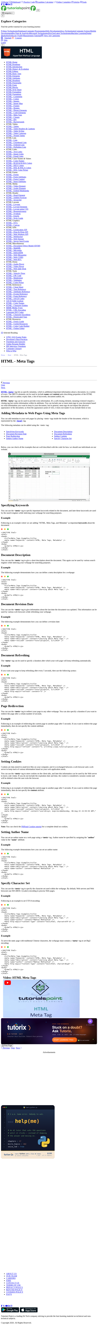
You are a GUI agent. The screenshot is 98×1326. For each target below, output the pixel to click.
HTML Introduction (14, 67)
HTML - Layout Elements (16, 207)
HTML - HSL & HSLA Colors (18, 168)
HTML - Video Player (15, 266)
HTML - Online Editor (15, 328)
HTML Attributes (13, 78)
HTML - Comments (14, 97)
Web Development (53, 31)
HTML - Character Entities (17, 305)
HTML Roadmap (13, 64)
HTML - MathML (13, 248)
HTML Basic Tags (13, 74)
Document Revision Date (16, 434)
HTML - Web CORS (14, 257)
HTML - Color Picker (15, 282)
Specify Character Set (63, 438)
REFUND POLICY (14, 1290)
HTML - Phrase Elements (16, 110)
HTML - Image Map (14, 103)
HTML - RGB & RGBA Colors (19, 163)
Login (3, 42)
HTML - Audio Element (16, 188)
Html (9, 355)
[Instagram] (11, 4)
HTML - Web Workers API (17, 234)
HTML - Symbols (13, 214)
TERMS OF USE (13, 1285)
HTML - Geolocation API (16, 230)
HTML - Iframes (13, 108)
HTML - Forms (12, 175)
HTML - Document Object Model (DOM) (23, 246)
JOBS (8, 1280)
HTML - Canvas (13, 225)
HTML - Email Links (14, 156)
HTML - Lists (11, 140)
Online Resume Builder (15, 344)
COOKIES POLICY (14, 1292)
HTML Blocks (12, 87)
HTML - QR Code (13, 276)
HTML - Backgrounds (15, 122)
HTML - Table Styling (15, 131)
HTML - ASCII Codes (15, 298)
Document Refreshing (63, 434)
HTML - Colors (12, 99)
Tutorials (7, 38)
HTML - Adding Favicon (16, 197)
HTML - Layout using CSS (17, 209)
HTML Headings (13, 80)
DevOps (51, 33)
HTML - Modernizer (14, 278)
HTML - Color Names (15, 161)
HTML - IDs (11, 119)
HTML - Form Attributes (16, 177)
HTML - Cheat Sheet (14, 287)
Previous (6, 383)
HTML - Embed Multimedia (17, 191)
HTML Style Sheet (13, 90)
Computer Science (83, 31)
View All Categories (51, 36)
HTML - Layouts (13, 204)
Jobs (5, 40)
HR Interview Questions (16, 346)
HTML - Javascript (13, 200)
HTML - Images (12, 101)
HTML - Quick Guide (15, 321)
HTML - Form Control (15, 179)
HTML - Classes (13, 117)
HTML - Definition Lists (16, 147)
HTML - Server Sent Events (17, 241)
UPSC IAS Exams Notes (16, 337)
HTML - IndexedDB (14, 253)
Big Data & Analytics (20, 33)
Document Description (63, 431)
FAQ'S (9, 1294)
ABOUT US (11, 1274)
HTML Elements (13, 76)
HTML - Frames (12, 106)
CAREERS (11, 1278)
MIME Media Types (14, 308)
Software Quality (16, 36)
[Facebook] (1, 4)
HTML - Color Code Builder (17, 326)
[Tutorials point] (18, 10)
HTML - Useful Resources (17, 324)
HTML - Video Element (16, 186)
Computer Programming (36, 31)
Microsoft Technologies (38, 33)
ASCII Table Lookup (14, 301)
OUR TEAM (11, 1276)
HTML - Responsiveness (16, 211)
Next (3, 387)
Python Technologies (9, 31)
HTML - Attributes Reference (18, 292)
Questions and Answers (15, 342)
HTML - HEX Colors (15, 165)
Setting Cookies (60, 436)
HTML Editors (12, 71)
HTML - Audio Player (15, 264)
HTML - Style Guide (14, 218)
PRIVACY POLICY (14, 1287)
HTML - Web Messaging (16, 255)
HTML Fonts (11, 85)
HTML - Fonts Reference (16, 296)
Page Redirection (13, 436)
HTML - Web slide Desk (16, 269)
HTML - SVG (12, 223)
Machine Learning (78, 33)
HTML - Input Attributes (16, 181)
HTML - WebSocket (14, 237)
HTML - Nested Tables (15, 136)
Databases (22, 31)
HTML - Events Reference (17, 294)
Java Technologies (68, 31)
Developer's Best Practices (16, 339)
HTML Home (11, 62)
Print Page (8, 1045)
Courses (18, 38)
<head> (19, 421)
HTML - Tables (12, 126)
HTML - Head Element (15, 195)
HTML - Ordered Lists (15, 145)
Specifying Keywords (15, 431)
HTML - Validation (14, 280)
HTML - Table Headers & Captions (20, 129)
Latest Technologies (63, 33)
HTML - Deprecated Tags (16, 317)
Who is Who (11, 351)
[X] (4, 4)
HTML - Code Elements (16, 113)
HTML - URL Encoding (16, 310)
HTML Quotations (13, 94)
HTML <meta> (7, 392)
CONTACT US (12, 1283)
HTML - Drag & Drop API (17, 232)
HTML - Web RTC (14, 259)
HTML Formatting (13, 92)
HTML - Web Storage (15, 239)
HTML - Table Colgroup (16, 133)
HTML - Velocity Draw (15, 273)
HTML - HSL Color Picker (17, 170)
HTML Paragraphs (13, 83)
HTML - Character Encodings (18, 315)
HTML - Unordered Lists (16, 142)
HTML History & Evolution (17, 69)
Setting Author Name (14, 438)
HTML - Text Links (14, 152)
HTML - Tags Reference (16, 289)
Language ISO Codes (15, 312)
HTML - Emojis (12, 216)
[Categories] (38, 10)
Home (3, 355)
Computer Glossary (14, 348)
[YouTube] (6, 4)
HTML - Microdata (14, 250)
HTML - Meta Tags (14, 115)
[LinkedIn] (9, 4)
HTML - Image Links (15, 154)
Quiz (13, 1048)
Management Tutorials (32, 36)
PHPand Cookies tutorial (31, 827)
